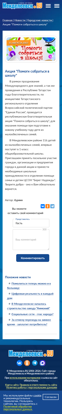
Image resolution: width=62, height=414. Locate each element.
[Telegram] (52, 206)
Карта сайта (12, 384)
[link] (8, 20)
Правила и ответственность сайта (38, 384)
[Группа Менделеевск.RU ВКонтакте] (19, 363)
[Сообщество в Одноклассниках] (27, 363)
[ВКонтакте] (43, 206)
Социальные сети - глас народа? (32, 314)
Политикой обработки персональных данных (17, 408)
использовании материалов (25, 377)
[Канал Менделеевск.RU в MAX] (42, 363)
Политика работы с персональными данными (31, 387)
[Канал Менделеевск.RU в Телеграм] (35, 363)
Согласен (50, 396)
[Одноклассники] (47, 206)
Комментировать (33, 258)
